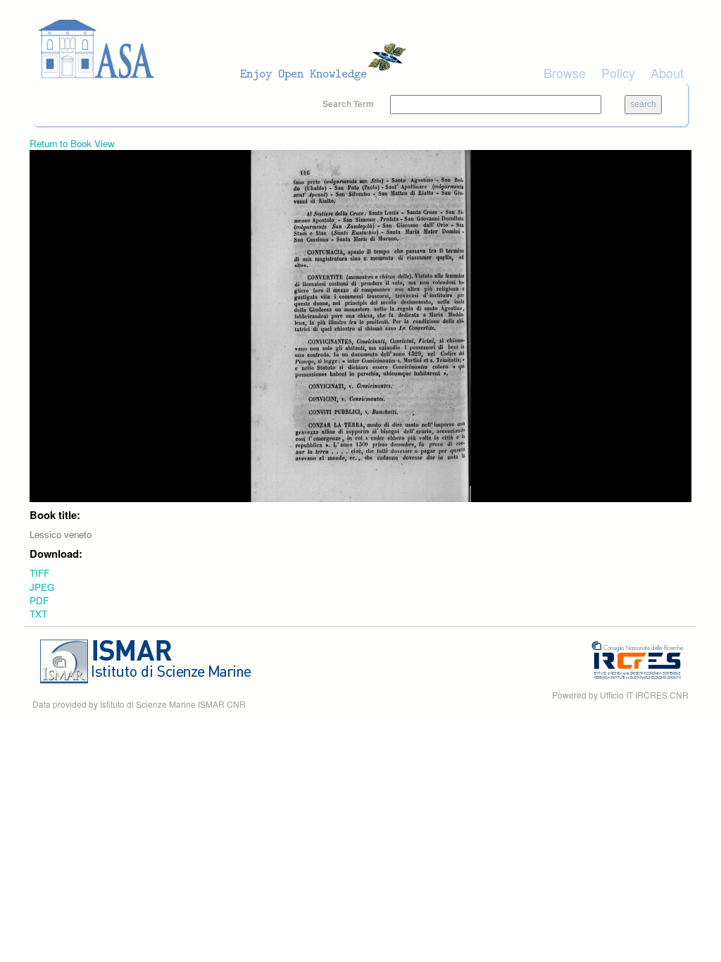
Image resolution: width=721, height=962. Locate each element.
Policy (618, 72)
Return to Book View (72, 143)
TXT (38, 613)
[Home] (226, 49)
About (667, 72)
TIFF (39, 573)
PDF (39, 600)
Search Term (349, 103)
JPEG (42, 587)
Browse (565, 72)
